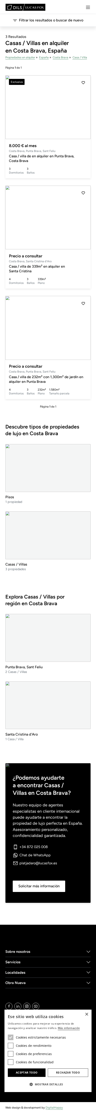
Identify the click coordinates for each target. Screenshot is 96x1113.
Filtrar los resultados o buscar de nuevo (51, 20)
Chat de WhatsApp (35, 855)
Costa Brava (60, 57)
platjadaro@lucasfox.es (38, 863)
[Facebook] (9, 1006)
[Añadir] (83, 82)
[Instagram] (26, 1006)
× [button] (86, 1014)
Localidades (15, 972)
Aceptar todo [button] (27, 1072)
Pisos (9, 497)
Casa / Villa (80, 57)
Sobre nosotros (17, 951)
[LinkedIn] (17, 1006)
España (44, 57)
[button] (83, 107)
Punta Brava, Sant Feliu (24, 667)
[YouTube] (35, 1006)
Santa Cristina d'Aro (21, 734)
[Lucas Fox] (25, 7)
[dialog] (48, 1051)
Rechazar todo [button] (68, 1072)
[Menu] (88, 7)
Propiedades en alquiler (20, 57)
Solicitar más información (39, 886)
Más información (69, 1028)
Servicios (13, 962)
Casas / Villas (16, 564)
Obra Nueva (15, 983)
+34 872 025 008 (33, 847)
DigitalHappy (54, 1107)
